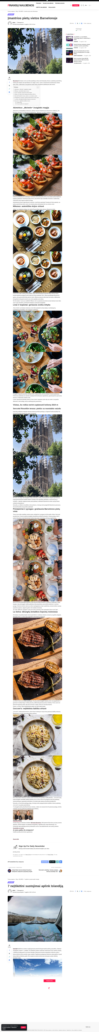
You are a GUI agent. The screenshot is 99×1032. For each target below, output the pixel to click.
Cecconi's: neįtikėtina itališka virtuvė (22, 100)
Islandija (15, 948)
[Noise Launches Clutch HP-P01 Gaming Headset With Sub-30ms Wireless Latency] (69, 60)
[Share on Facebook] (75, 23)
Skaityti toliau (49, 980)
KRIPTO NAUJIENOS (78, 55)
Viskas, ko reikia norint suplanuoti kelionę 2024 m (25, 94)
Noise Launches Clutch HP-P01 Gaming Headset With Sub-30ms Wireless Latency (81, 60)
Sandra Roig (19, 102)
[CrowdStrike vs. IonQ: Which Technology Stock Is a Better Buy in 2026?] (69, 38)
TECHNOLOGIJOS (77, 63)
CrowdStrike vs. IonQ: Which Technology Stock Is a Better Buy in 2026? (82, 38)
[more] (71, 5)
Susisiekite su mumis (18, 828)
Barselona (15, 80)
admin (13, 22)
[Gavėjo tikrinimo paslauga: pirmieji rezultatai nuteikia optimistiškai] (69, 46)
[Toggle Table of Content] (37, 87)
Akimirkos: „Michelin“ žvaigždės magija (23, 89)
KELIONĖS (11, 14)
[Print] (82, 23)
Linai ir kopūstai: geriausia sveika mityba (23, 92)
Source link (16, 839)
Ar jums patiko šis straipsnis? (22, 103)
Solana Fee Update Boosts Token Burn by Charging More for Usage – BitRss (82, 52)
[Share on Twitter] (77, 23)
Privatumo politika (6, 1027)
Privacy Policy (50, 854)
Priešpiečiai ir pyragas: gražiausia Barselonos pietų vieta (27, 97)
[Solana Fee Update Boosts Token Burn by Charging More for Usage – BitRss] (69, 52)
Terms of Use (28, 854)
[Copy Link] (79, 23)
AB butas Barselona (36, 822)
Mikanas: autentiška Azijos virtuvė (22, 91)
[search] (83, 5)
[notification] (81, 5)
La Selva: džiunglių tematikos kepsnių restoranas (25, 99)
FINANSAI (76, 41)
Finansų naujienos (21, 5)
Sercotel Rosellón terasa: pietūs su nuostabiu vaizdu (26, 95)
